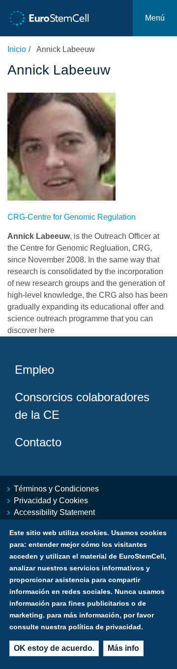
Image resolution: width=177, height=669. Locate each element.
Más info (123, 648)
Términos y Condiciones (56, 489)
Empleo (34, 369)
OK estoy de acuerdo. (54, 648)
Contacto (38, 442)
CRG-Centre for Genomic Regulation (71, 217)
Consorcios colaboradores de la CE (82, 405)
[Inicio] (49, 18)
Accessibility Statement (54, 512)
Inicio (16, 49)
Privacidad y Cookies (51, 500)
